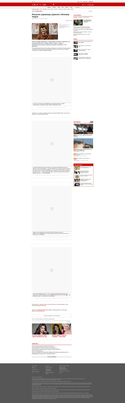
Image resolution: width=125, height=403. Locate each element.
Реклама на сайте (49, 367)
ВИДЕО (78, 1)
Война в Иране (39, 11)
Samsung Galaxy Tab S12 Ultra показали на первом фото (45, 347)
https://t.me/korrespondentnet (38, 311)
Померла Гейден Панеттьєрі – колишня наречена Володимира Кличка (86, 184)
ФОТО (81, 1)
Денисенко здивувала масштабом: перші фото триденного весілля (84, 172)
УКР (34, 1)
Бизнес (66, 7)
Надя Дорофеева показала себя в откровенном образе (44, 353)
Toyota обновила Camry (38, 350)
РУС (32, 1)
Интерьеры (65, 9)
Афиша (68, 9)
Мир (63, 7)
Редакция (60, 372)
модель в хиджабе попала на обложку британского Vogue (48, 304)
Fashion (40, 9)
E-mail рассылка (36, 371)
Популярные (80, 17)
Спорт (71, 7)
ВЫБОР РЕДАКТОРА (77, 121)
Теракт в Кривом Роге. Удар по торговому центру (85, 50)
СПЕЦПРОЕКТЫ (91, 1)
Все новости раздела (35, 9)
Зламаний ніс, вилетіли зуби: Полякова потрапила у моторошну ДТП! (85, 180)
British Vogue (46, 107)
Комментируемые (86, 17)
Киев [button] (33, 4)
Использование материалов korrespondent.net (49, 370)
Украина (54, 7)
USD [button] (40, 4)
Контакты (47, 365)
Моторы (48, 9)
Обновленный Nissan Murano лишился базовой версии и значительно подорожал (82, 27)
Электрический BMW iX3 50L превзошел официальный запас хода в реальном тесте (50, 352)
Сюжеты (75, 39)
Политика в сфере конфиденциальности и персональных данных (63, 368)
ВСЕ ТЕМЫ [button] (90, 11)
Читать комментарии (51, 356)
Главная (49, 7)
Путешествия (60, 9)
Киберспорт (56, 9)
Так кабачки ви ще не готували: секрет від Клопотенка (86, 167)
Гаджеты (52, 9)
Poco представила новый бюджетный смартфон (87, 20)
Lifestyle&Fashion (77, 15)
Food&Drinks (45, 9)
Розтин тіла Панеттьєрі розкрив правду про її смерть (86, 175)
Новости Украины (76, 151)
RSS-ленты (35, 369)
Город (59, 7)
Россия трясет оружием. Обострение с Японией (83, 54)
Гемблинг (71, 9)
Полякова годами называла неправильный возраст (44, 346)
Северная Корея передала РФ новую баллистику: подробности (85, 58)
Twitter (34, 367)
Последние (75, 17)
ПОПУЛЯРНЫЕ (85, 1)
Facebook (35, 365)
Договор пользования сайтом (64, 365)
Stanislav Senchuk (45, 175)
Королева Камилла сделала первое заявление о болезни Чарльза (47, 349)
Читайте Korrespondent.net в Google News (52, 315)
